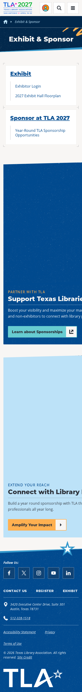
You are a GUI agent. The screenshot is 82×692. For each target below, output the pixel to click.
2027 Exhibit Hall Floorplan (38, 95)
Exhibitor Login (28, 86)
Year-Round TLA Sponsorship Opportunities (40, 132)
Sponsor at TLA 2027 (40, 117)
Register (45, 591)
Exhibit (20, 73)
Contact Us (15, 591)
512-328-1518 (20, 618)
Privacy (50, 632)
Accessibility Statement (19, 632)
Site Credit (24, 657)
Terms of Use (12, 643)
